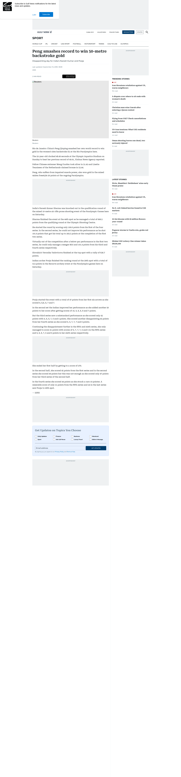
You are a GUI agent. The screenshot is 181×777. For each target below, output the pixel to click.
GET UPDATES (95, 448)
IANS (34, 70)
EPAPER (140, 32)
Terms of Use (71, 451)
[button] (34, 32)
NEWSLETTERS (128, 32)
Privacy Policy (59, 451)
